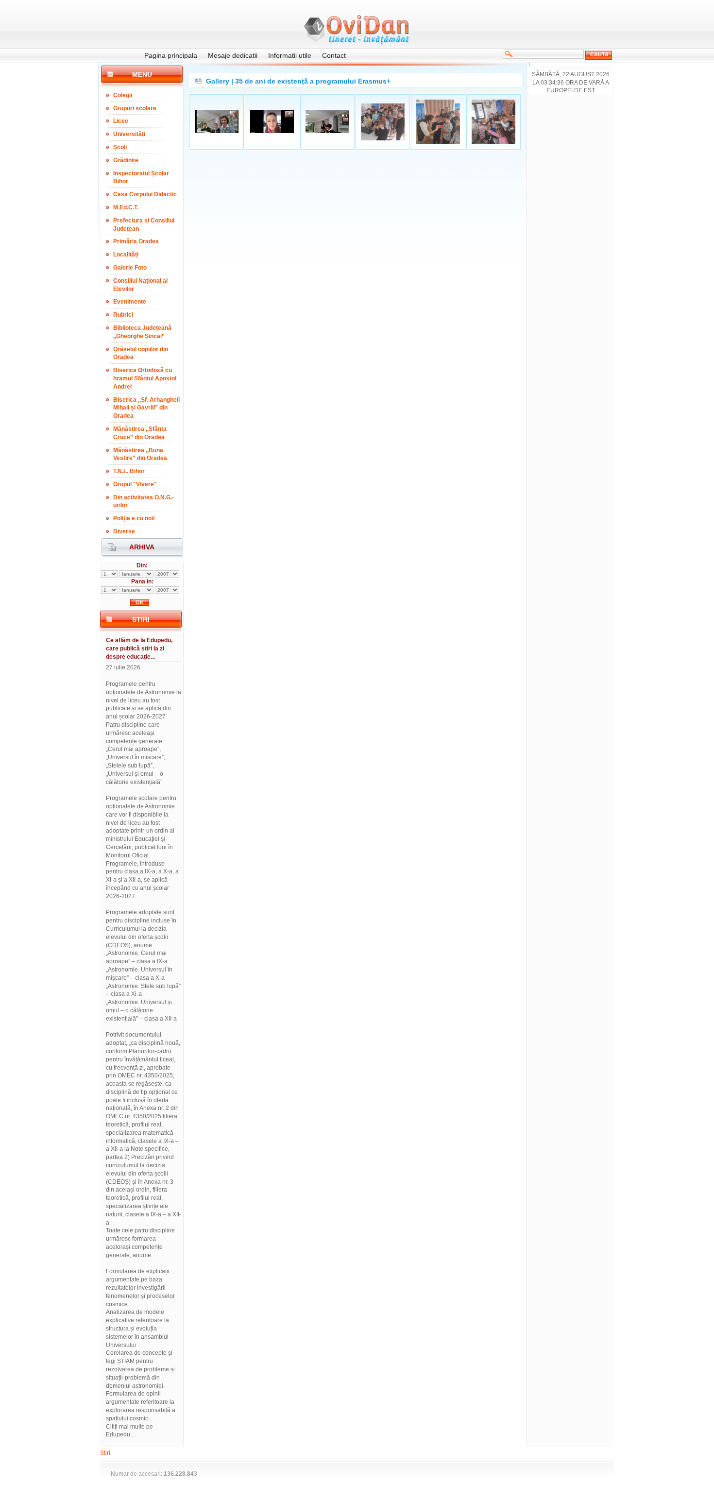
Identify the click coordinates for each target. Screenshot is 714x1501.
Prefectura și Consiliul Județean (143, 224)
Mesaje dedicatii (232, 55)
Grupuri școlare (134, 108)
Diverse (124, 531)
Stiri (105, 1453)
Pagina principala (170, 55)
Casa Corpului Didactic (145, 194)
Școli (120, 147)
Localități (125, 254)
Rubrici (123, 314)
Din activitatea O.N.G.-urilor (143, 501)
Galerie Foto (130, 267)
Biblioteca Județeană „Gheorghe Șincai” (142, 332)
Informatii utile (289, 55)
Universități (129, 134)
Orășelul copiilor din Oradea (140, 353)
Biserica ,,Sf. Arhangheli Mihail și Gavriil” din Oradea (146, 408)
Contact (334, 55)
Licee (120, 121)
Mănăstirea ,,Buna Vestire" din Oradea (140, 454)
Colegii (122, 95)
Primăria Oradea (136, 241)
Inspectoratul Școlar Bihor (141, 177)
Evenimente (129, 301)
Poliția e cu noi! (134, 518)
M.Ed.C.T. (125, 207)
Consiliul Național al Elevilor (140, 284)
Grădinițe (125, 160)
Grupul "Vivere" (135, 484)
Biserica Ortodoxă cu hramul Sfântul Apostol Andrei (144, 378)
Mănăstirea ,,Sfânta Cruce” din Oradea (140, 433)
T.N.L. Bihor (129, 471)
